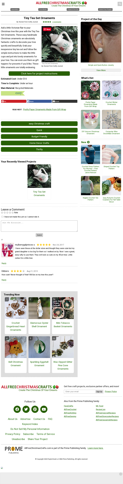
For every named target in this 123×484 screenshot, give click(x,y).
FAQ (50, 419)
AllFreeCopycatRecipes (106, 413)
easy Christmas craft (39, 123)
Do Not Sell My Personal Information (29, 429)
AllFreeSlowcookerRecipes (107, 416)
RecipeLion (100, 409)
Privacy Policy (12, 434)
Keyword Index (30, 424)
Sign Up (99, 392)
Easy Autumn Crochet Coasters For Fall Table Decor (111, 200)
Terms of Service (46, 434)
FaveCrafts (68, 406)
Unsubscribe (18, 439)
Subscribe (28, 434)
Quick (39, 130)
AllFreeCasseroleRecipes (106, 420)
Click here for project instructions (39, 73)
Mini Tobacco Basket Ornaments (63, 325)
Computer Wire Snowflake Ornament (111, 133)
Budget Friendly (39, 136)
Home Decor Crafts (39, 143)
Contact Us (39, 419)
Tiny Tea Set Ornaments (39, 193)
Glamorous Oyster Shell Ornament (39, 325)
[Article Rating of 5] (47, 22)
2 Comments (56, 22)
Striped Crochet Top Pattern (111, 168)
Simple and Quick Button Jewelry (101, 65)
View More (101, 70)
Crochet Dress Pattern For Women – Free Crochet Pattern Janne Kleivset (90, 170)
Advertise (25, 419)
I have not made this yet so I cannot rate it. (21, 217)
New (83, 142)
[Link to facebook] (17, 409)
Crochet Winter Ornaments (111, 103)
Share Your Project (38, 439)
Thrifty (39, 149)
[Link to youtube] (43, 409)
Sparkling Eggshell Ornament (39, 364)
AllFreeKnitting (70, 413)
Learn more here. (95, 448)
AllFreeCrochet (70, 409)
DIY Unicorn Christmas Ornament (90, 133)
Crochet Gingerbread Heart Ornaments (15, 326)
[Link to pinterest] (35, 409)
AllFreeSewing (70, 416)
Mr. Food (99, 406)
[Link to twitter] (26, 409)
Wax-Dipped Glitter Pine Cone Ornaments (62, 365)
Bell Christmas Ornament (15, 364)
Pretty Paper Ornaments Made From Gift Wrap (44, 109)
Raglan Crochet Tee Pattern (90, 199)
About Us (12, 419)
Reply (4, 263)
